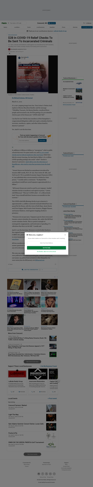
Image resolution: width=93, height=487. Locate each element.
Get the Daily (46, 248)
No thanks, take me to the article (46, 251)
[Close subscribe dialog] (65, 234)
